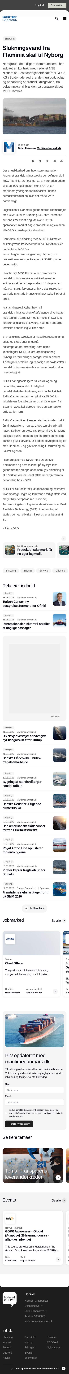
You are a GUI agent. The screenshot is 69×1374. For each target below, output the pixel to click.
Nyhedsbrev (53, 1347)
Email (7, 1096)
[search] (56, 18)
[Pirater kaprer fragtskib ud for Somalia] (34, 868)
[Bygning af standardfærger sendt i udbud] (34, 780)
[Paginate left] (5, 964)
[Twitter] (47, 161)
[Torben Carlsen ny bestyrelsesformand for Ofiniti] (34, 600)
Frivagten (30, 1347)
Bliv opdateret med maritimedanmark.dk (37, 1368)
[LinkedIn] (40, 161)
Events (28, 1352)
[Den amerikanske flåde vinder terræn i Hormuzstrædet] (34, 824)
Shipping (8, 1337)
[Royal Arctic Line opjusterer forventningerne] (34, 846)
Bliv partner (57, 5)
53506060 (40, 1316)
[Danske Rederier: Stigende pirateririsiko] (34, 802)
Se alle (56, 920)
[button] (63, 538)
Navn (7, 1084)
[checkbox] (6, 1113)
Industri (7, 1342)
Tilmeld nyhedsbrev (19, 1123)
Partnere (51, 1337)
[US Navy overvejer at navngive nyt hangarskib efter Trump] (34, 734)
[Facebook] (33, 161)
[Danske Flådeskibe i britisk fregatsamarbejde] (34, 756)
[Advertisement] (34, 678)
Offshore (7, 1352)
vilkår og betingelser (24, 1113)
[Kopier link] (61, 161)
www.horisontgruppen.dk (38, 1321)
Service (7, 1347)
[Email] (54, 161)
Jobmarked (31, 1358)
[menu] (64, 18)
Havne (6, 1358)
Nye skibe (30, 1337)
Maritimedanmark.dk (49, 148)
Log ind (39, 5)
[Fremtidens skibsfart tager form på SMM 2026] (34, 890)
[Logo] (10, 18)
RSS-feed (52, 1342)
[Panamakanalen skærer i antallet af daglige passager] (34, 622)
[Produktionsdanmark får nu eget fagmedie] (29, 550)
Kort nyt (29, 1342)
